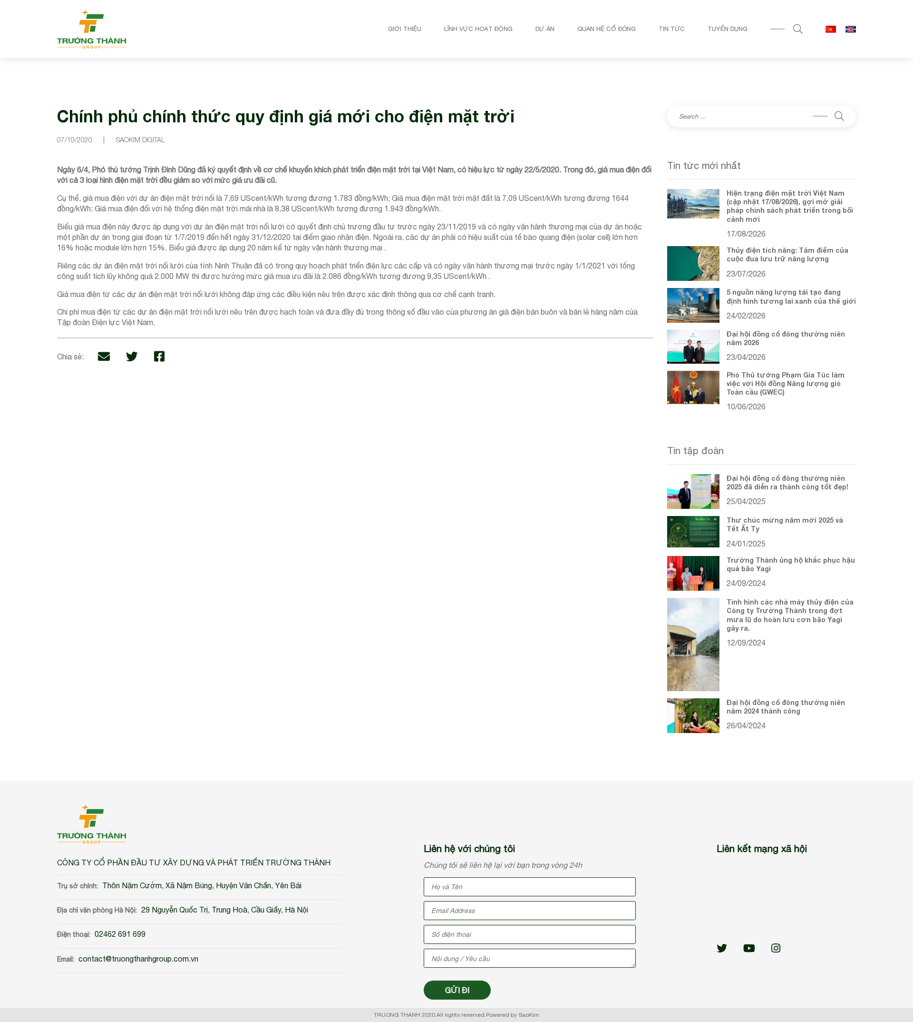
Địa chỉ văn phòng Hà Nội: (97, 910)
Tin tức (672, 28)
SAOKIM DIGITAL (140, 140)
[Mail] (104, 356)
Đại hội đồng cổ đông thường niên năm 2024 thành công (786, 706)
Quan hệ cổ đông (606, 28)
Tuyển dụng (728, 28)
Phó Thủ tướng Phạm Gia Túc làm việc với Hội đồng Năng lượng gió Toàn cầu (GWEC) (786, 383)
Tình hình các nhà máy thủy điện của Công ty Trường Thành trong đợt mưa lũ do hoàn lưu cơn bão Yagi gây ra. (790, 615)
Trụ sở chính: (77, 886)
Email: (65, 959)
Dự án (544, 28)
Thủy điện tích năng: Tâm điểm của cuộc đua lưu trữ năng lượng (787, 254)
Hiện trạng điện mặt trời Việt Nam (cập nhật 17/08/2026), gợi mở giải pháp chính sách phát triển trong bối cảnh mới (790, 206)
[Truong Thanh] (91, 29)
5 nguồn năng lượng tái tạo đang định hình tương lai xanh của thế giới (791, 296)
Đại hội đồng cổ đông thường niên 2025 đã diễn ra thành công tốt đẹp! (787, 482)
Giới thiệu (404, 28)
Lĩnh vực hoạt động (478, 28)
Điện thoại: (73, 934)
